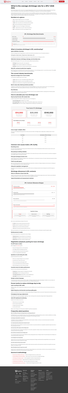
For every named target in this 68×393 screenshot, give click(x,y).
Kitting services (25, 380)
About (23, 1)
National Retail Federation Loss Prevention (19, 362)
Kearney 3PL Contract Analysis (17, 359)
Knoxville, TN (32, 373)
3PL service (24, 372)
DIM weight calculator (41, 373)
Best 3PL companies (49, 372)
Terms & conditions (18, 381)
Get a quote (62, 1)
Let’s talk (55, 1)
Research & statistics (41, 372)
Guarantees (30, 1)
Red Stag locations (41, 380)
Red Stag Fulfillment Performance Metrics (19, 356)
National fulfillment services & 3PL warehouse (33, 388)
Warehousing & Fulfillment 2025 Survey (18, 354)
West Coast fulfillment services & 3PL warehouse (34, 381)
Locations (26, 1)
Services (35, 1)
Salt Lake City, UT (33, 378)
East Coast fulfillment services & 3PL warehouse (34, 375)
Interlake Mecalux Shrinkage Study (18, 361)
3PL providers (18, 245)
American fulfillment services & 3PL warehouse (34, 385)
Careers (42, 1)
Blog (38, 1)
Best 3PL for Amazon (49, 377)
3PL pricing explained (41, 376)
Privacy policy (17, 382)
